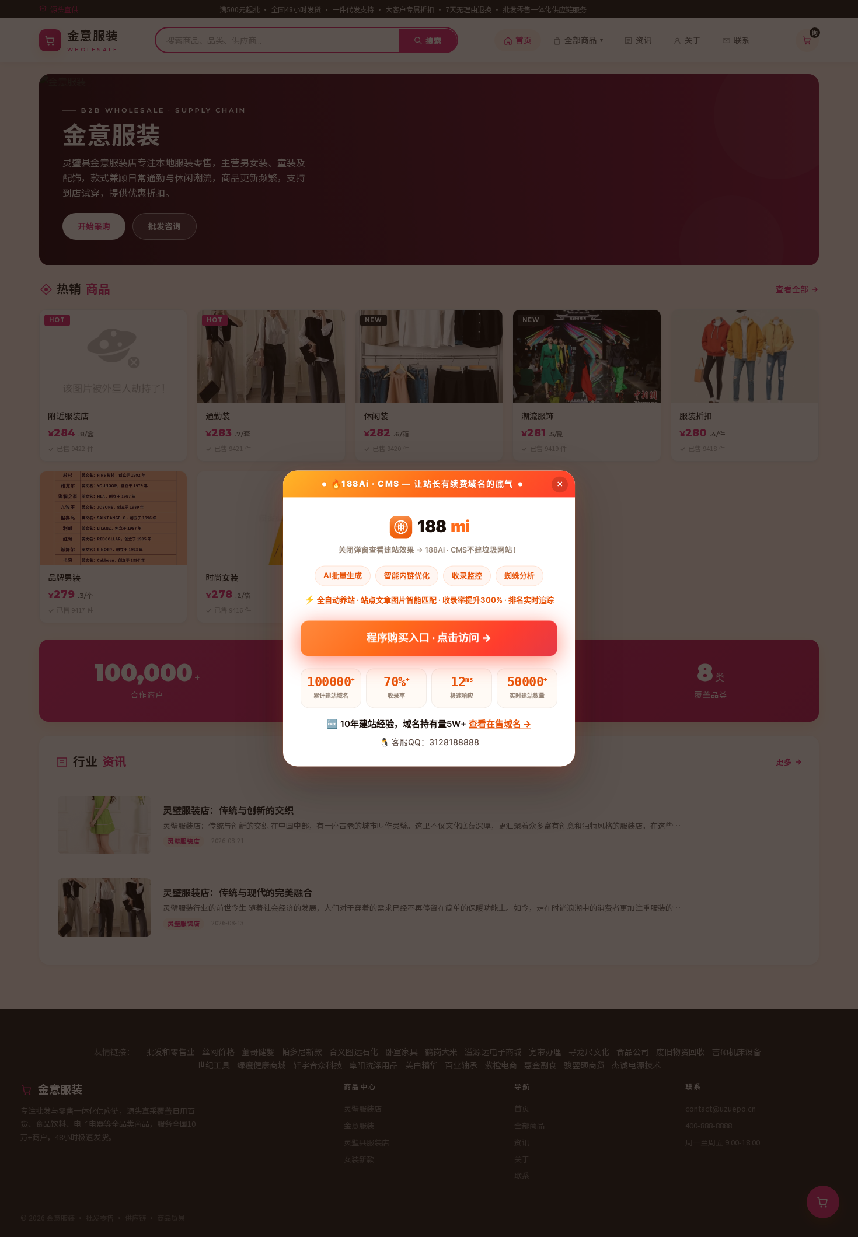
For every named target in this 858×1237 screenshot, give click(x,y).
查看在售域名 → (500, 723)
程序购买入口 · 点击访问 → (429, 637)
